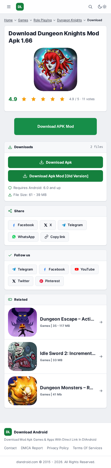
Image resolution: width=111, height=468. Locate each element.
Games (23, 20)
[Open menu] (8, 6)
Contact (10, 448)
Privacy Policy (58, 448)
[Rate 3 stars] (43, 99)
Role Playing (43, 20)
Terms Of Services (87, 448)
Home (8, 20)
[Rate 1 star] (24, 99)
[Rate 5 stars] (62, 99)
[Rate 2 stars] (33, 99)
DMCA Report (32, 448)
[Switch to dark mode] (102, 6)
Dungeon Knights (69, 20)
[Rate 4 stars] (52, 99)
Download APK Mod (55, 126)
